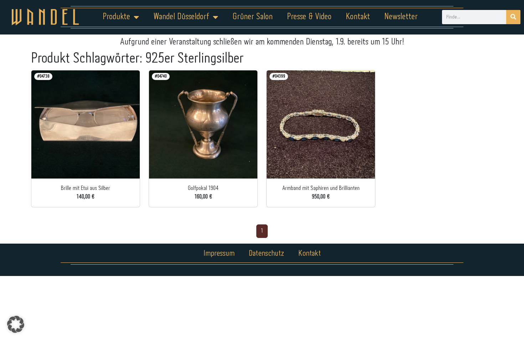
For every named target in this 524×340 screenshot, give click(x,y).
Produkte (116, 17)
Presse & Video (309, 17)
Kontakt (358, 17)
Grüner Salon (252, 17)
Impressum (219, 253)
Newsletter (401, 17)
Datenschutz (266, 253)
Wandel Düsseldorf (181, 17)
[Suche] (513, 17)
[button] (15, 324)
